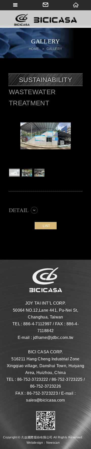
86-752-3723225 (67, 379)
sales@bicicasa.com (45, 400)
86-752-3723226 (45, 386)
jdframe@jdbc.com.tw (53, 337)
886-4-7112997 (37, 324)
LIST (46, 226)
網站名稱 (45, 20)
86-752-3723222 (32, 379)
